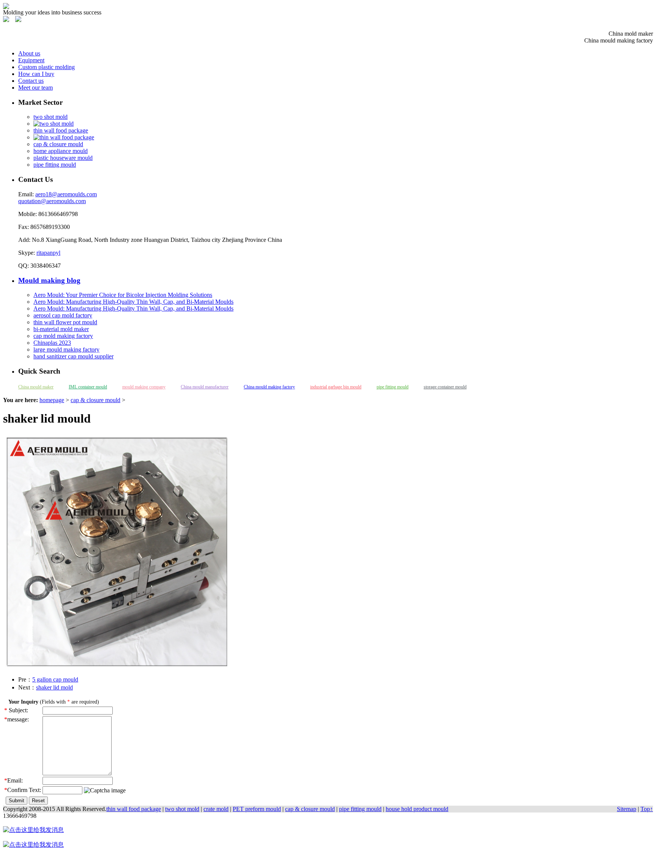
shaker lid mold (54, 687)
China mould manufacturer (205, 387)
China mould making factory (269, 387)
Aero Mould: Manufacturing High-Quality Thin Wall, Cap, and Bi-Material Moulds (133, 301)
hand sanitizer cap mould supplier (73, 356)
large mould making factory (66, 349)
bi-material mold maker (61, 329)
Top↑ (646, 809)
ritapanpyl (48, 252)
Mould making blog (49, 280)
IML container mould (88, 387)
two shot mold (50, 117)
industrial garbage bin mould (335, 387)
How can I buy (36, 74)
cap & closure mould (58, 144)
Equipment (31, 60)
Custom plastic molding (46, 67)
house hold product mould (417, 809)
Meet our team (35, 87)
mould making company (144, 387)
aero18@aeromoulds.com (66, 194)
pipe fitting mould (54, 164)
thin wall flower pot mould (65, 322)
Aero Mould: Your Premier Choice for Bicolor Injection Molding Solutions (122, 295)
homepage (51, 400)
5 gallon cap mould (55, 679)
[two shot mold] (53, 123)
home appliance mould (60, 151)
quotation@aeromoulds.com (52, 201)
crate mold (216, 809)
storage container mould (445, 387)
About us (29, 53)
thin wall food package (60, 130)
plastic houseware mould (63, 158)
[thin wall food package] (63, 137)
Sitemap (626, 809)
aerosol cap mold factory (62, 315)
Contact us (31, 80)
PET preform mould (257, 809)
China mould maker (36, 387)
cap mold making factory (63, 336)
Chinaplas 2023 (52, 342)
